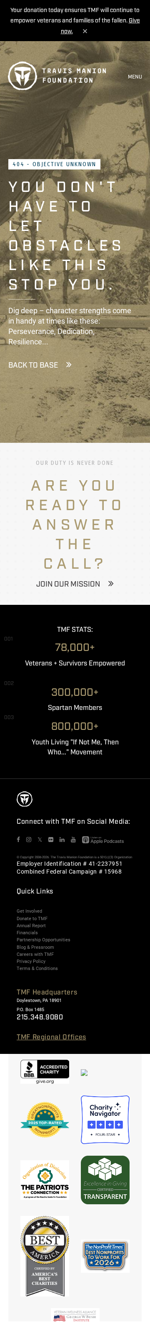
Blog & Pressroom (35, 947)
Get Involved (29, 911)
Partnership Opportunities (43, 940)
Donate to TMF (32, 918)
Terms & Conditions (37, 968)
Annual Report (31, 925)
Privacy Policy (31, 961)
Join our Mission (68, 584)
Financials (27, 933)
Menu (135, 77)
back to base (33, 366)
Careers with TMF (35, 954)
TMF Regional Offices (51, 1037)
